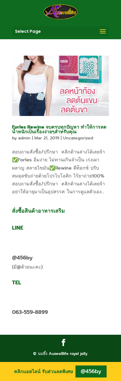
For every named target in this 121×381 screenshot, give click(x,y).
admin (24, 138)
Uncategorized (78, 138)
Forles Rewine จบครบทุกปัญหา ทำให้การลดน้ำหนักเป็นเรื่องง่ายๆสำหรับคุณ (59, 129)
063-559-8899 (30, 312)
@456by (22, 258)
